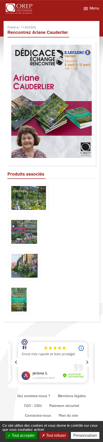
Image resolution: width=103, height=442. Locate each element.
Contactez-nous (38, 415)
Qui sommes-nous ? (33, 395)
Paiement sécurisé (64, 405)
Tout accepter (22, 435)
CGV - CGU (33, 405)
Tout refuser (55, 435)
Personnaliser (85, 435)
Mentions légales (72, 395)
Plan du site (68, 415)
